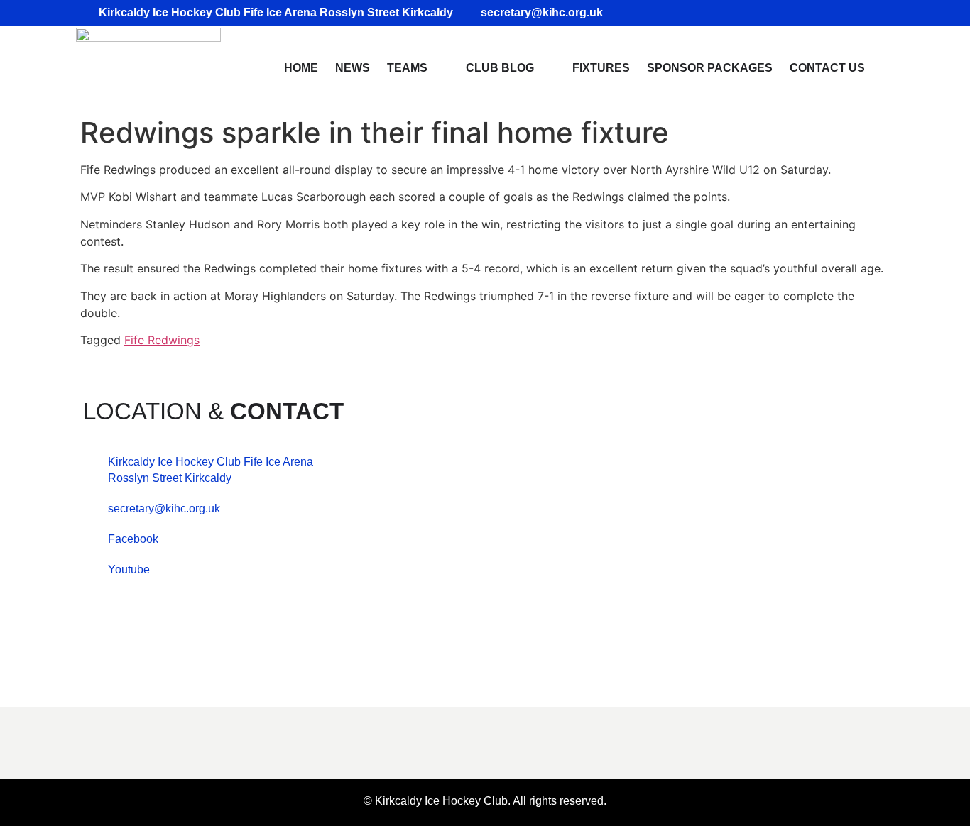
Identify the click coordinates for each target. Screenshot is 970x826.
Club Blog (500, 68)
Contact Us (827, 68)
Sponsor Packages (710, 68)
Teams (407, 68)
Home (301, 68)
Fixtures (601, 68)
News (352, 68)
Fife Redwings (162, 340)
